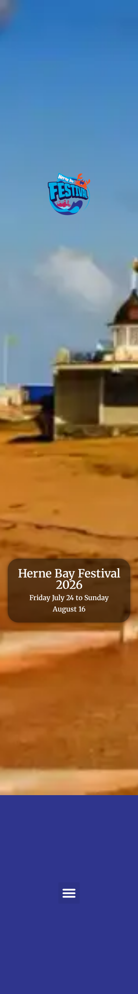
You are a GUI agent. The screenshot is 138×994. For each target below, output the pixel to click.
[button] (69, 893)
